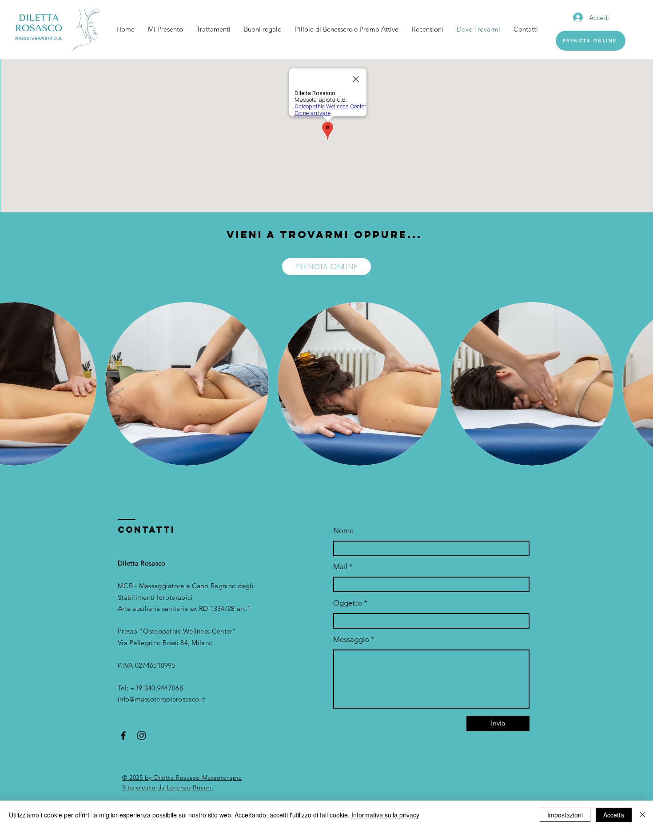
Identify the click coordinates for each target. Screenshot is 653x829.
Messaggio (351, 639)
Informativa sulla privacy (385, 814)
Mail (340, 566)
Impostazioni (565, 814)
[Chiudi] (642, 815)
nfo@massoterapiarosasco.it (162, 699)
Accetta (613, 814)
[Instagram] (141, 735)
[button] (187, 384)
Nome (343, 530)
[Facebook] (123, 735)
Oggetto (347, 603)
